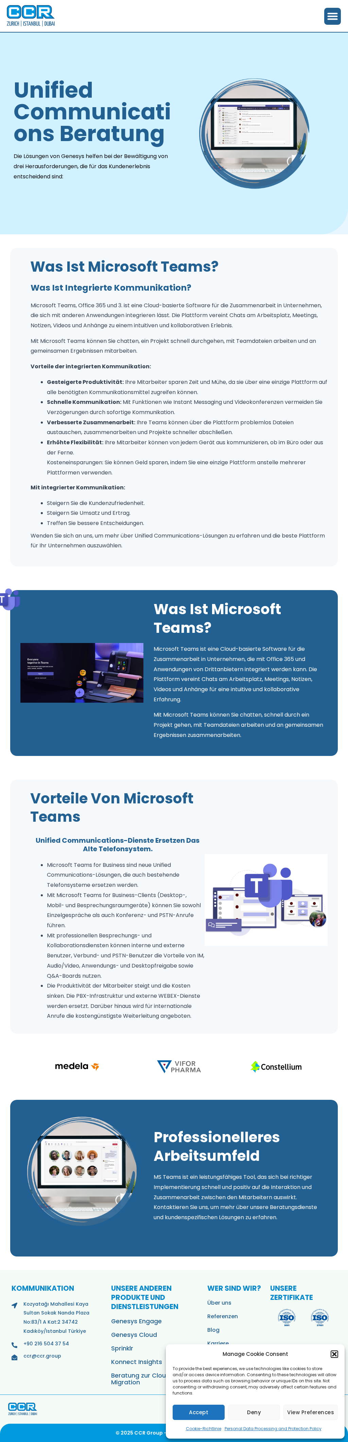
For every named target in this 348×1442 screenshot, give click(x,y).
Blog (213, 1330)
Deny (254, 1412)
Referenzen (222, 1316)
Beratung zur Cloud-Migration (142, 1378)
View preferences (310, 1412)
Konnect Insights (136, 1362)
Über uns (219, 1303)
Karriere (218, 1343)
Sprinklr (122, 1348)
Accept (198, 1412)
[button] (334, 1354)
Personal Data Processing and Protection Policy (273, 1428)
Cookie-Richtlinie (203, 1428)
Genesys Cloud (134, 1335)
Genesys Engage (136, 1321)
